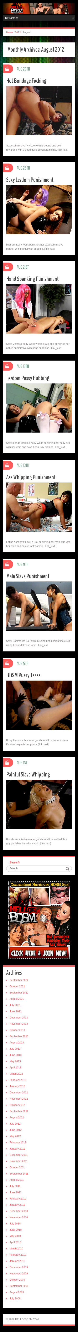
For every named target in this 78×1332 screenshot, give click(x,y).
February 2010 (18, 1254)
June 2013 (16, 1055)
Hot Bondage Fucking (26, 81)
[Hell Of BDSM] (39, 8)
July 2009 (15, 1298)
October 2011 (17, 1167)
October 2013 (17, 1030)
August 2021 (17, 998)
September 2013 (19, 1036)
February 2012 (18, 1142)
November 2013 (19, 1023)
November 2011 (19, 1161)
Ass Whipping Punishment (31, 477)
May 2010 (15, 1236)
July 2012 (15, 1123)
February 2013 (18, 1080)
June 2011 (15, 1192)
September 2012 (19, 1111)
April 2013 (15, 1067)
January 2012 (17, 1148)
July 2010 (15, 1223)
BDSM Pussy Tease (23, 675)
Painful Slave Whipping (28, 774)
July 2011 (15, 1186)
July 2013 (15, 1048)
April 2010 (15, 1242)
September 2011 (19, 1173)
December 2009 (19, 1267)
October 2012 (17, 1105)
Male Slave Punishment (27, 576)
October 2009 (17, 1279)
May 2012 (15, 1136)
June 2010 (16, 1229)
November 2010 (19, 1217)
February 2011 (18, 1198)
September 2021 (19, 992)
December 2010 (19, 1211)
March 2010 (16, 1248)
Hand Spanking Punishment (32, 279)
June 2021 (16, 1011)
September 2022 (19, 980)
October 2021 (17, 986)
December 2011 (19, 1154)
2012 (18, 32)
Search (14, 862)
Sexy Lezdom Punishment (29, 180)
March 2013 (16, 1073)
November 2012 (19, 1098)
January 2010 (17, 1261)
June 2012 (16, 1130)
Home (9, 32)
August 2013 (17, 1042)
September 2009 (19, 1286)
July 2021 (15, 1005)
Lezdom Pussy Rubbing (27, 378)
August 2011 (17, 1179)
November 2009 (19, 1273)
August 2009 (17, 1292)
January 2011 (17, 1204)
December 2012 (19, 1092)
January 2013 (17, 1086)
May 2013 (15, 1061)
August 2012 (17, 1117)
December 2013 (19, 1017)
